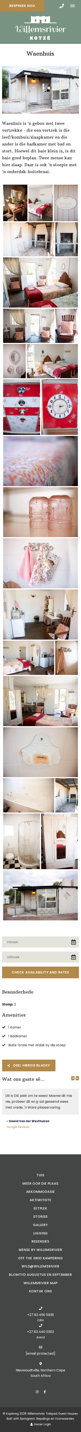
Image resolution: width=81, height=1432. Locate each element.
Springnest (27, 1419)
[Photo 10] (52, 361)
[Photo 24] (59, 841)
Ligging (40, 1233)
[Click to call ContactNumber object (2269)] (61, 6)
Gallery (40, 1225)
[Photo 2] (40, 203)
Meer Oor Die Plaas (40, 1183)
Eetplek (40, 1208)
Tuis (40, 1175)
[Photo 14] (40, 512)
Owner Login (42, 1424)
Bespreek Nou (22, 5)
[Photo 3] (66, 203)
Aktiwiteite (40, 1200)
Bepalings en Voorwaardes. (55, 1419)
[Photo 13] (40, 461)
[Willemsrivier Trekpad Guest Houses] (40, 27)
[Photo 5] (66, 239)
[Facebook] (45, 1392)
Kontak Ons (40, 1291)
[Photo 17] (28, 658)
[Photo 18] (66, 658)
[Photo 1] (15, 203)
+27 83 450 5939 (40, 1314)
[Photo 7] (28, 326)
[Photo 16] (40, 614)
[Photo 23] (21, 841)
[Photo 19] (40, 701)
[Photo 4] (28, 239)
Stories (40, 1216)
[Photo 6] (40, 282)
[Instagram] (37, 1392)
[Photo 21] (28, 795)
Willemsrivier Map (40, 1283)
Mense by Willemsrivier (40, 1249)
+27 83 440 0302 (40, 1331)
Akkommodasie (40, 1191)
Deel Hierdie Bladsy (31, 1065)
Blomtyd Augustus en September (40, 1274)
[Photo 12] (59, 407)
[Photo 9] (14, 361)
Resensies (40, 1241)
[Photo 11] (21, 407)
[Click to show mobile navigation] (74, 6)
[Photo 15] (40, 563)
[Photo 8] (66, 326)
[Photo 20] (40, 752)
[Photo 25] (40, 895)
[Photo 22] (66, 795)
